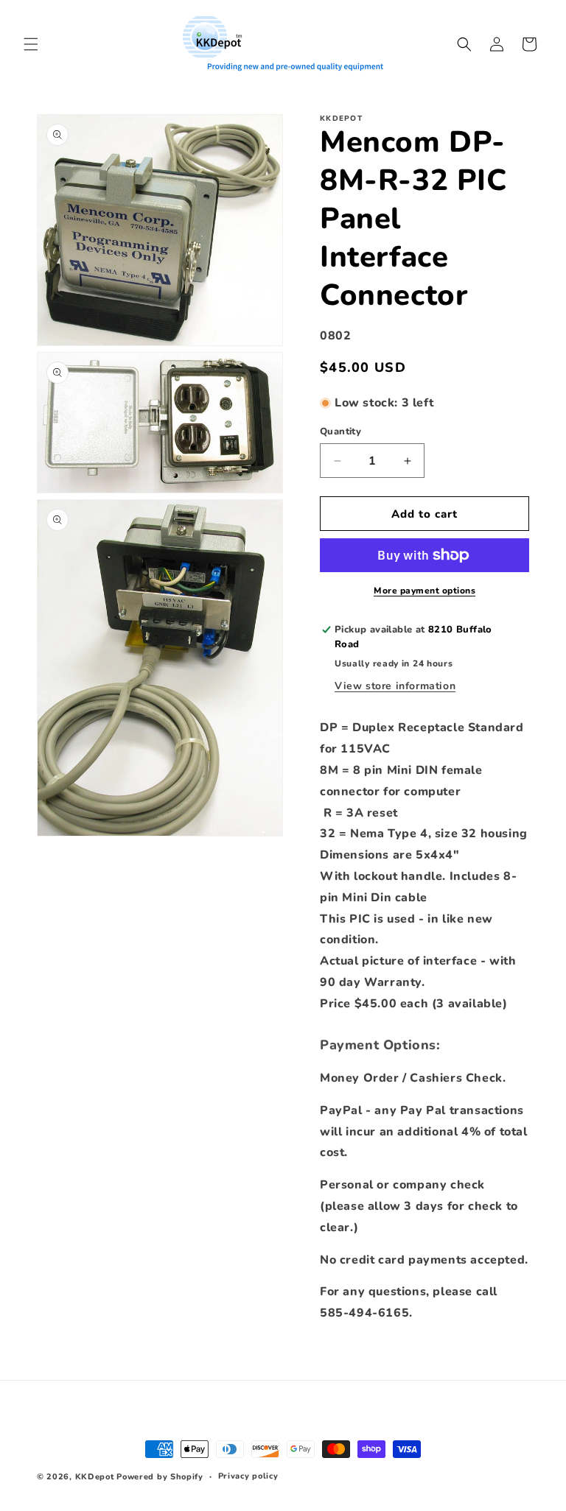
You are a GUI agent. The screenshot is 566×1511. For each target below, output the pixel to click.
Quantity (340, 431)
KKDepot (94, 1476)
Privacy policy (248, 1476)
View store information (395, 686)
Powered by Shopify (159, 1476)
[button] (31, 44)
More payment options (424, 590)
